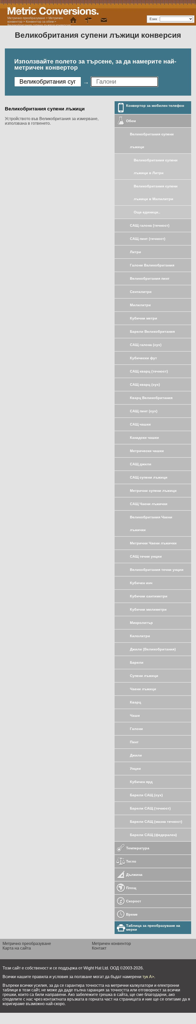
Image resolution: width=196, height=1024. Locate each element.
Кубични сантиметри (148, 596)
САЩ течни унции (146, 556)
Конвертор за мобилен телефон (155, 106)
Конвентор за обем (40, 21)
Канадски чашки (144, 438)
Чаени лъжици (143, 689)
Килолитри (140, 636)
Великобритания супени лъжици (152, 140)
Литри (135, 252)
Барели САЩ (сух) (146, 795)
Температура (137, 848)
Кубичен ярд (141, 782)
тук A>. (148, 977)
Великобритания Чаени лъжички (151, 523)
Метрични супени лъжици (153, 491)
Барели (136, 662)
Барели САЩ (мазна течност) (156, 822)
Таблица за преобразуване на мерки (153, 927)
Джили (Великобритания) (153, 649)
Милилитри (140, 305)
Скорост (133, 901)
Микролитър (141, 623)
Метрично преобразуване (26, 18)
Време (132, 914)
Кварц (135, 702)
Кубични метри (143, 318)
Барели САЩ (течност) (150, 808)
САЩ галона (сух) (146, 345)
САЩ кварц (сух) (145, 384)
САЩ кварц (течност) (149, 371)
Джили (136, 755)
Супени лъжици (144, 676)
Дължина (134, 875)
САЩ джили (140, 464)
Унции (135, 768)
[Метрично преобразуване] (73, 20)
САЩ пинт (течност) (147, 239)
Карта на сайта (17, 948)
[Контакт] (104, 20)
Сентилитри (141, 292)
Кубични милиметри (148, 609)
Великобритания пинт (149, 278)
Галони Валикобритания (152, 265)
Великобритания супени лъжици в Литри (156, 166)
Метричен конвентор (111, 943)
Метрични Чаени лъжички (153, 543)
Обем (131, 121)
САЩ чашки (140, 424)
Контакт (99, 948)
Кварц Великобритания (151, 398)
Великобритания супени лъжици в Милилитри (156, 192)
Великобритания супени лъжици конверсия (39, 25)
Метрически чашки (147, 451)
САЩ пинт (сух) (143, 411)
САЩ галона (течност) (149, 225)
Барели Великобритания (152, 331)
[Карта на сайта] (88, 20)
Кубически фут (143, 358)
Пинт (134, 742)
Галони (136, 729)
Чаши (135, 715)
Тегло (131, 861)
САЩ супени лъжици (148, 477)
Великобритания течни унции (156, 570)
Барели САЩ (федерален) (153, 835)
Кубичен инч (141, 583)
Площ (131, 888)
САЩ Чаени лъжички (148, 504)
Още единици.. (147, 212)
